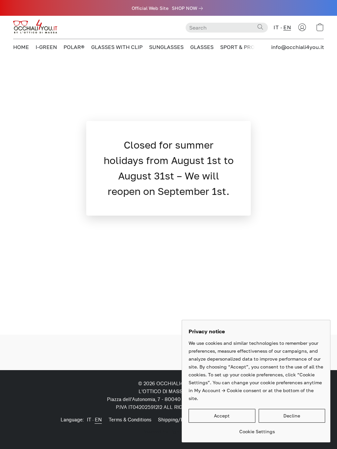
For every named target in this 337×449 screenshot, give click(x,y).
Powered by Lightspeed (168, 431)
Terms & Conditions (130, 420)
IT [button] (276, 27)
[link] (188, 8)
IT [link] (89, 420)
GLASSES (202, 47)
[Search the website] (260, 27)
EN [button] (287, 27)
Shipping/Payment (179, 420)
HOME (21, 47)
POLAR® (74, 47)
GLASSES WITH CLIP (117, 47)
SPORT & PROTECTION (249, 47)
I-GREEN (46, 47)
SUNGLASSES (166, 47)
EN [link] (98, 420)
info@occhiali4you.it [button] (297, 47)
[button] (36, 27)
